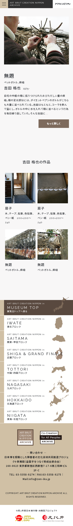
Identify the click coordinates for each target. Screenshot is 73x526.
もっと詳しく (54, 123)
